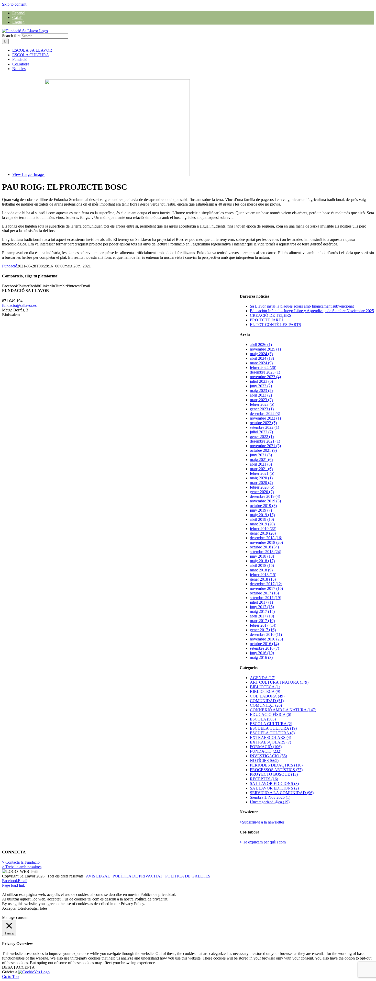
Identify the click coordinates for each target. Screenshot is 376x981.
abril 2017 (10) (262, 616)
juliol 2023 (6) (261, 381)
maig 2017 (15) (262, 611)
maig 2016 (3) (261, 657)
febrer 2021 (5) (262, 473)
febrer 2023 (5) (262, 404)
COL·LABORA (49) (267, 696)
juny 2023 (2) (261, 386)
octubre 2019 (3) (263, 505)
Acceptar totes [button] (13, 908)
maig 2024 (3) (261, 354)
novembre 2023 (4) (265, 377)
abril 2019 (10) (262, 519)
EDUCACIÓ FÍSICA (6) (270, 714)
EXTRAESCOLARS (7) (270, 742)
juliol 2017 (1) (261, 602)
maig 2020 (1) (261, 478)
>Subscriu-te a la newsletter (262, 822)
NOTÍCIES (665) (264, 760)
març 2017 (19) (262, 620)
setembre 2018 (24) (265, 551)
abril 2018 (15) (262, 565)
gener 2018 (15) (263, 579)
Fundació (9, 266)
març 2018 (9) (261, 570)
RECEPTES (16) (264, 779)
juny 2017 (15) (262, 607)
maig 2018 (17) (262, 561)
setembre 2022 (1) (264, 427)
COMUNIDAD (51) (267, 700)
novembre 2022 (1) (265, 418)
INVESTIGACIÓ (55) (268, 756)
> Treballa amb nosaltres (21, 867)
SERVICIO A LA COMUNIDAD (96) (282, 793)
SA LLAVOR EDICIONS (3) (274, 783)
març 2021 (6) (261, 469)
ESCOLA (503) (263, 719)
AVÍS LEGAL (98, 876)
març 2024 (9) (261, 363)
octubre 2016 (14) (264, 643)
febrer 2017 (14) (263, 625)
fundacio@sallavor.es (19, 305)
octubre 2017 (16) (264, 593)
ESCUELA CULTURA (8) (272, 733)
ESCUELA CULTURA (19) (273, 728)
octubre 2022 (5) (263, 423)
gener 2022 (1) (262, 436)
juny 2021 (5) (261, 455)
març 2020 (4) (261, 482)
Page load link (13, 885)
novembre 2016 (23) (266, 639)
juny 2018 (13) (262, 556)
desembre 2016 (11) (266, 634)
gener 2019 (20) (263, 533)
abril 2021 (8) (261, 464)
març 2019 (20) (262, 524)
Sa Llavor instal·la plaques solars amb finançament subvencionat (302, 306)
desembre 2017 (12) (266, 584)
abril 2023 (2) (261, 395)
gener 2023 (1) (262, 409)
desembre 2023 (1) (265, 372)
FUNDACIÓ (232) (265, 751)
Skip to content (14, 4)
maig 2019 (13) (262, 515)
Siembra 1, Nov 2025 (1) (270, 797)
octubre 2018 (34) (264, 547)
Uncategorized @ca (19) (270, 802)
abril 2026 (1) (261, 344)
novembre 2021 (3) (265, 446)
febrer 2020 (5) (262, 487)
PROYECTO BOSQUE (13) (274, 774)
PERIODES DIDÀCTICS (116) (276, 765)
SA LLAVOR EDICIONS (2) (274, 788)
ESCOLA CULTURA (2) (271, 723)
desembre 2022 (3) (265, 413)
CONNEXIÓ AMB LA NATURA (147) (283, 710)
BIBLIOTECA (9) (265, 691)
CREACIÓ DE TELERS (270, 315)
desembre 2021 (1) (265, 441)
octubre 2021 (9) (263, 450)
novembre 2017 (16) (266, 588)
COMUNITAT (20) (266, 705)
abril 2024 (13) (262, 358)
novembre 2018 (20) (266, 542)
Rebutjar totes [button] (36, 908)
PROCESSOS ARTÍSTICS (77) (276, 770)
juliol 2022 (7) (261, 432)
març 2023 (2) (261, 400)
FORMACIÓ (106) (266, 747)
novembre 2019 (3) (265, 501)
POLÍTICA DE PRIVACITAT (137, 876)
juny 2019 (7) (261, 510)
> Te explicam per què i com (263, 842)
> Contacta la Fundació (21, 862)
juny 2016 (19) (262, 653)
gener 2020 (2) (262, 492)
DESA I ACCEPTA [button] (18, 967)
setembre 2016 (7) (264, 648)
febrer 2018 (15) (263, 574)
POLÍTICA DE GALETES (187, 876)
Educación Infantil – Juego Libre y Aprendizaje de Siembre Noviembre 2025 (312, 311)
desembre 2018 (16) (266, 538)
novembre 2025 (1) (265, 349)
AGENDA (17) (262, 677)
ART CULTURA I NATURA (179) (279, 682)
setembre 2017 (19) (265, 597)
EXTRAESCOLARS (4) (270, 737)
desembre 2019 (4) (265, 496)
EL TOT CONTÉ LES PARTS (275, 324)
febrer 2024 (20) (263, 367)
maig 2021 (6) (261, 459)
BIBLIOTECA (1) (265, 687)
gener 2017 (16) (263, 630)
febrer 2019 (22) (263, 528)
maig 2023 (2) (261, 390)
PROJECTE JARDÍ (266, 320)
